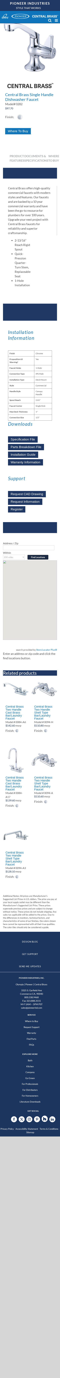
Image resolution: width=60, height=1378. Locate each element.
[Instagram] (29, 1119)
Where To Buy (18, 131)
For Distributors (30, 1090)
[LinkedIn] (52, 1119)
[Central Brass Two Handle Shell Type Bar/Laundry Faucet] (44, 689)
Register (17, 509)
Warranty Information (25, 462)
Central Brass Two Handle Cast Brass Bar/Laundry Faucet (15, 712)
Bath (30, 1060)
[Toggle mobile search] (50, 20)
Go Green (30, 1078)
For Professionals (30, 1084)
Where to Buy (31, 1021)
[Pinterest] (37, 1119)
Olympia (20, 984)
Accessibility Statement (27, 1129)
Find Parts (31, 1039)
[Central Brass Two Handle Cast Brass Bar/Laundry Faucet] (15, 689)
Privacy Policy (7, 1129)
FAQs (31, 1044)
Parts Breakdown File (26, 447)
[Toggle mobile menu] (56, 20)
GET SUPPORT (30, 954)
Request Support (32, 1027)
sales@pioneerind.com (31, 1007)
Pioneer (29, 984)
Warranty (31, 1033)
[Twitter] (22, 1119)
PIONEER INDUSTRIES (30, 3)
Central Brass (40, 984)
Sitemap (30, 1132)
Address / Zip (10, 543)
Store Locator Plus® (46, 649)
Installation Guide (23, 454)
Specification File (23, 439)
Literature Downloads (30, 1101)
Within (7, 552)
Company (30, 1072)
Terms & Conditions (49, 1129)
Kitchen (30, 1066)
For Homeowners (30, 1095)
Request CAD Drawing (27, 494)
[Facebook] (14, 1119)
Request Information (25, 501)
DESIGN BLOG (30, 941)
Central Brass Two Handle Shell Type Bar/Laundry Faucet (43, 712)
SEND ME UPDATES (30, 966)
